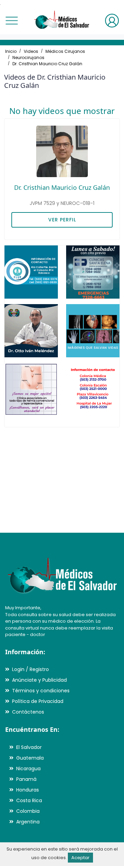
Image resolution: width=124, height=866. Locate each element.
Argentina (28, 821)
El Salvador (29, 747)
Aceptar (80, 857)
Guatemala (30, 757)
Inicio (11, 51)
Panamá (26, 779)
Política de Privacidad (37, 701)
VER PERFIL (62, 219)
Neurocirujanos (28, 57)
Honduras (27, 789)
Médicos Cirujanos (65, 51)
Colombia (28, 811)
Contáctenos (28, 711)
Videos (31, 51)
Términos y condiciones (41, 690)
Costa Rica (29, 800)
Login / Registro (30, 669)
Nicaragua (28, 768)
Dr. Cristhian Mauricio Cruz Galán (47, 64)
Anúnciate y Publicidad (39, 680)
